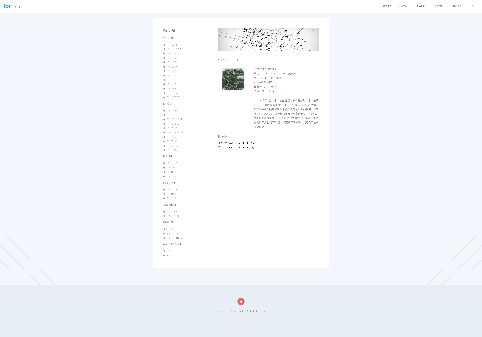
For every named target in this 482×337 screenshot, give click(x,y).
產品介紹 (421, 6)
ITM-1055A (172, 44)
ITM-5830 (171, 167)
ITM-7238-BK (173, 136)
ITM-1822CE (173, 92)
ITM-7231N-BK (174, 132)
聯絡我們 (457, 6)
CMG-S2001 (172, 215)
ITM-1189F (172, 66)
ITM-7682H (172, 141)
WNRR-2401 (173, 228)
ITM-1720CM (173, 119)
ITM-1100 (171, 114)
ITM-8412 (171, 171)
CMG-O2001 (173, 211)
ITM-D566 (171, 149)
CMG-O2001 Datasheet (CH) (237, 147)
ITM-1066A (172, 110)
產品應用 (439, 6)
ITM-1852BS (172, 97)
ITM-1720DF (173, 123)
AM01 (169, 250)
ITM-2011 (171, 127)
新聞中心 (402, 6)
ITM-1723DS (173, 70)
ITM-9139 (171, 198)
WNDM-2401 (173, 233)
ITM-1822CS (173, 88)
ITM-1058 (171, 57)
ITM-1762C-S (173, 163)
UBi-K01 (170, 255)
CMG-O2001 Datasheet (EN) (237, 143)
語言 (473, 6)
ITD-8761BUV (174, 237)
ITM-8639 (171, 193)
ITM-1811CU (173, 79)
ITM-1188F (172, 62)
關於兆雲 (387, 6)
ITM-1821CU (173, 84)
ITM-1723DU (173, 75)
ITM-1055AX (173, 48)
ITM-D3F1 (171, 145)
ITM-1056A (172, 53)
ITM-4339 (171, 189)
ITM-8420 (171, 176)
